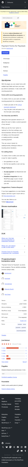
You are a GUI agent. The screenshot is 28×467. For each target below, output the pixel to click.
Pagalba (5, 75)
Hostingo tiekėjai (6, 404)
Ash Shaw (7, 294)
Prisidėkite (18, 414)
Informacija (6, 58)
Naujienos (4, 401)
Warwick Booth (9, 289)
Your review (5, 362)
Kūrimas (5, 71)
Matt (4, 430)
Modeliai (17, 409)
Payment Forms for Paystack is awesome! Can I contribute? (10, 252)
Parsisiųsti (5, 52)
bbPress (5, 433)
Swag (17, 423)
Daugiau (4, 335)
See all (24, 362)
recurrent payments (21, 330)
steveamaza (8, 284)
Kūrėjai (3, 420)
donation (20, 324)
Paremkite (18, 420)
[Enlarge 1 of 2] (11, 211)
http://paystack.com (9, 196)
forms (24, 324)
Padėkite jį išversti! (14, 12)
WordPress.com (7, 428)
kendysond (9, 48)
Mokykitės (5, 414)
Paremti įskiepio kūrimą (8, 389)
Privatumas (5, 407)
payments (18, 327)
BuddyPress (6, 436)
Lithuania (7, 443)
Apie (3, 398)
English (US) (23, 320)
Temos (17, 404)
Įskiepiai (17, 406)
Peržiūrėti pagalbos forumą (9, 377)
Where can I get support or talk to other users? (8, 246)
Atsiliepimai (6, 63)
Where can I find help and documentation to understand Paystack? (8, 239)
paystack (7, 278)
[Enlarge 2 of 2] (24, 211)
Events (17, 417)
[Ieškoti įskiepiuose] (18, 17)
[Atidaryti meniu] (25, 2)
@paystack (9, 202)
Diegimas (5, 67)
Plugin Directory (6, 7)
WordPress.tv (6, 423)
